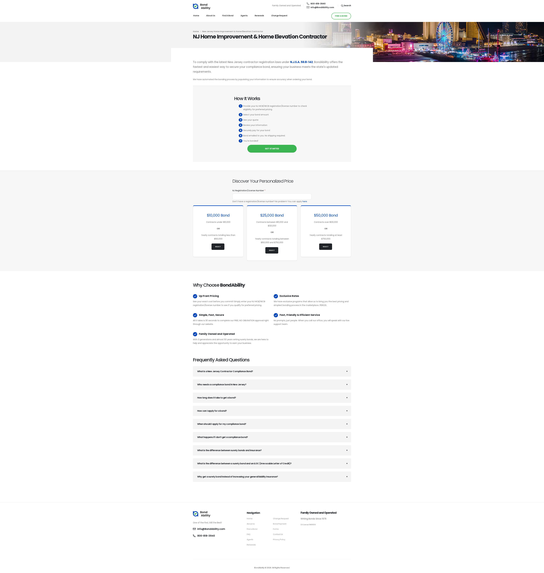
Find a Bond (227, 15)
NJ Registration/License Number (248, 190)
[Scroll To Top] (539, 570)
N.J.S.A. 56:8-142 (301, 62)
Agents (244, 15)
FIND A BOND (341, 16)
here (304, 201)
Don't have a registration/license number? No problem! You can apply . (269, 201)
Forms (276, 529)
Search (347, 5)
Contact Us (278, 534)
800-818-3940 (318, 3)
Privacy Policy (279, 539)
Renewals (259, 15)
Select (218, 246)
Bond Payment (279, 524)
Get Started (272, 148)
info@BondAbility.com (322, 7)
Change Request (279, 15)
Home (196, 15)
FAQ (248, 534)
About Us (210, 15)
